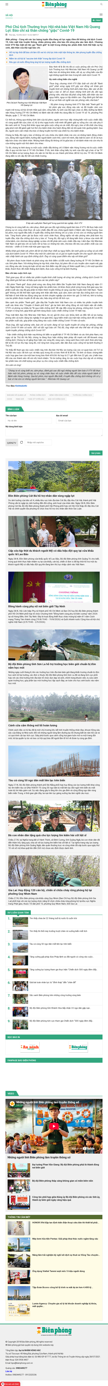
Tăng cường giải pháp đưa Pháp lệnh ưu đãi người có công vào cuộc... (62, 957)
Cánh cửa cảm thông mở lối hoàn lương (32, 725)
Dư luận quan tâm (18, 912)
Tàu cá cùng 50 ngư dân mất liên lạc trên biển (36, 780)
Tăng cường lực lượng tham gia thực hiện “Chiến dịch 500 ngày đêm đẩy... (64, 969)
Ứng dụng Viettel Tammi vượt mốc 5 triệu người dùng (58, 1271)
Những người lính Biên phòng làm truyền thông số (39, 1157)
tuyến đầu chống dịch (82, 395)
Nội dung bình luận (13, 427)
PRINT (98, 20)
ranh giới (20, 399)
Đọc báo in (14, 1037)
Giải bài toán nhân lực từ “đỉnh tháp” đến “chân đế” (53, 982)
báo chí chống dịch (56, 399)
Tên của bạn (11, 416)
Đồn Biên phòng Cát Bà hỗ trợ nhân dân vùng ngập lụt (41, 495)
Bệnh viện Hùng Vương (59, 395)
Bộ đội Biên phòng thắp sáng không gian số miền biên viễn (62, 1180)
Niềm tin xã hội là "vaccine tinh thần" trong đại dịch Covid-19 (37, 58)
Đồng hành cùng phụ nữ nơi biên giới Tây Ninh (36, 606)
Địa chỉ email (62, 416)
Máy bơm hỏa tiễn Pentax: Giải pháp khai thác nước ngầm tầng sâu (65, 1239)
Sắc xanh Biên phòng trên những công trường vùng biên (55, 995)
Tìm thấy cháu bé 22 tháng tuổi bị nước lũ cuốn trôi (53, 918)
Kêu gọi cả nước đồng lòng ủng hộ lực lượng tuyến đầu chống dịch (40, 62)
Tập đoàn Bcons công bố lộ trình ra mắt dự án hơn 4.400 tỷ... (62, 1287)
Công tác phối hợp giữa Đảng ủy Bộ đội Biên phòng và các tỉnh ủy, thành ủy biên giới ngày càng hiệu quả (66, 1198)
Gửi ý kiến (95, 453)
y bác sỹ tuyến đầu (36, 399)
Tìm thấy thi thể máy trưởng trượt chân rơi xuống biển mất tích (58, 931)
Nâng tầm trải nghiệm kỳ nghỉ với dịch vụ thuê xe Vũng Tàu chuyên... (66, 1255)
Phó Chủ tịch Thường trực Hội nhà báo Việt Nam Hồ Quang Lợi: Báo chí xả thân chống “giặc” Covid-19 (52, 29)
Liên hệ (8, 1371)
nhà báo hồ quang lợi (16, 395)
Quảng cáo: (16, 1368)
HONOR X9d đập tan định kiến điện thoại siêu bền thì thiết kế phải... (65, 1222)
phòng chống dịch (38, 395)
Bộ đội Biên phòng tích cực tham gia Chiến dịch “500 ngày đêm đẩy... (61, 1021)
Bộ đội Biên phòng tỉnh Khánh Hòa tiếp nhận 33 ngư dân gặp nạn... (60, 1008)
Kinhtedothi (21, 386)
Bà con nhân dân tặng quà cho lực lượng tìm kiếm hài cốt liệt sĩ (47, 835)
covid (9, 399)
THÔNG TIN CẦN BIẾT (19, 1217)
